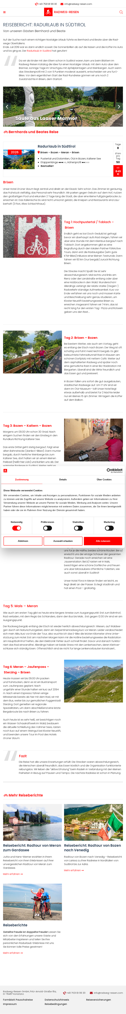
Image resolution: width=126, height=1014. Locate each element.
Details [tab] (63, 479)
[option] (65, 107)
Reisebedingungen (56, 1004)
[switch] (47, 528)
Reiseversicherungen (98, 999)
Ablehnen (23, 541)
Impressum (10, 1004)
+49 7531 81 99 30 (47, 4)
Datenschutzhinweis (57, 999)
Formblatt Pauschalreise (18, 999)
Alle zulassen (103, 541)
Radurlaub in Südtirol (39, 51)
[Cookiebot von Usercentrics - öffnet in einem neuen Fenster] (109, 470)
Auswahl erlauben (63, 541)
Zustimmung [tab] (22, 479)
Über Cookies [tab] (104, 479)
